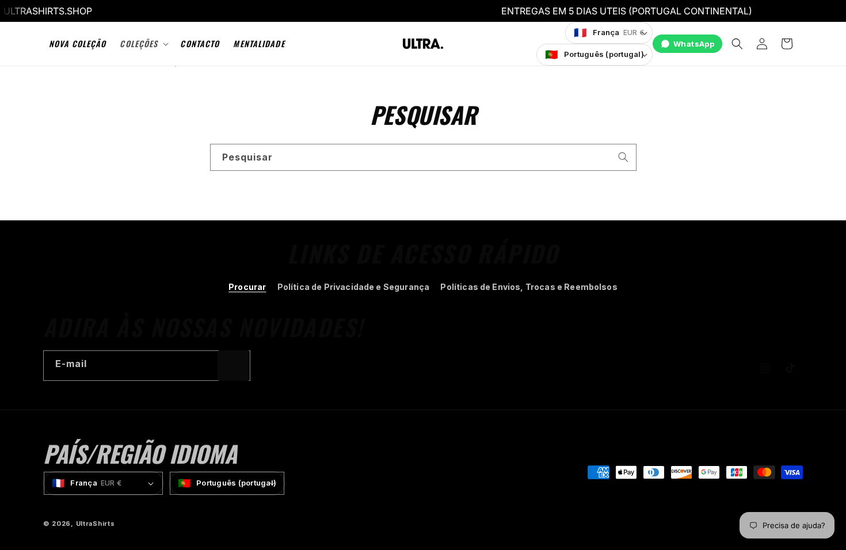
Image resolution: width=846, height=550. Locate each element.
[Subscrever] (234, 365)
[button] (143, 44)
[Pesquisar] (623, 157)
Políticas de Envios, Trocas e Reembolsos (528, 287)
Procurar (247, 287)
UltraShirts (95, 524)
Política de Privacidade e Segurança (353, 287)
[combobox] (423, 157)
